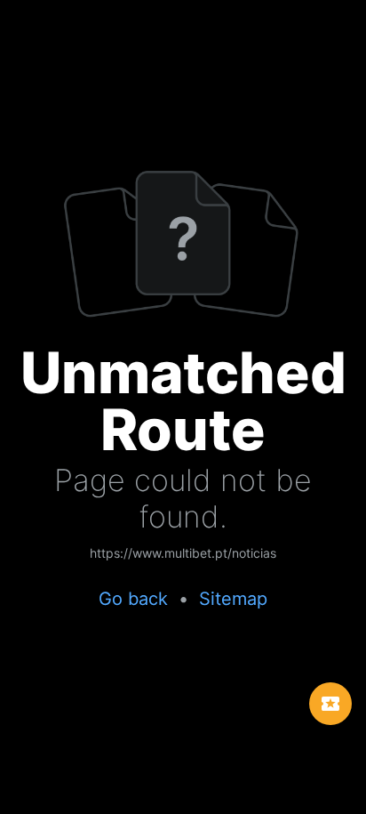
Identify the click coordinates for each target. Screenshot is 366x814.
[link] (183, 554)
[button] (330, 704)
